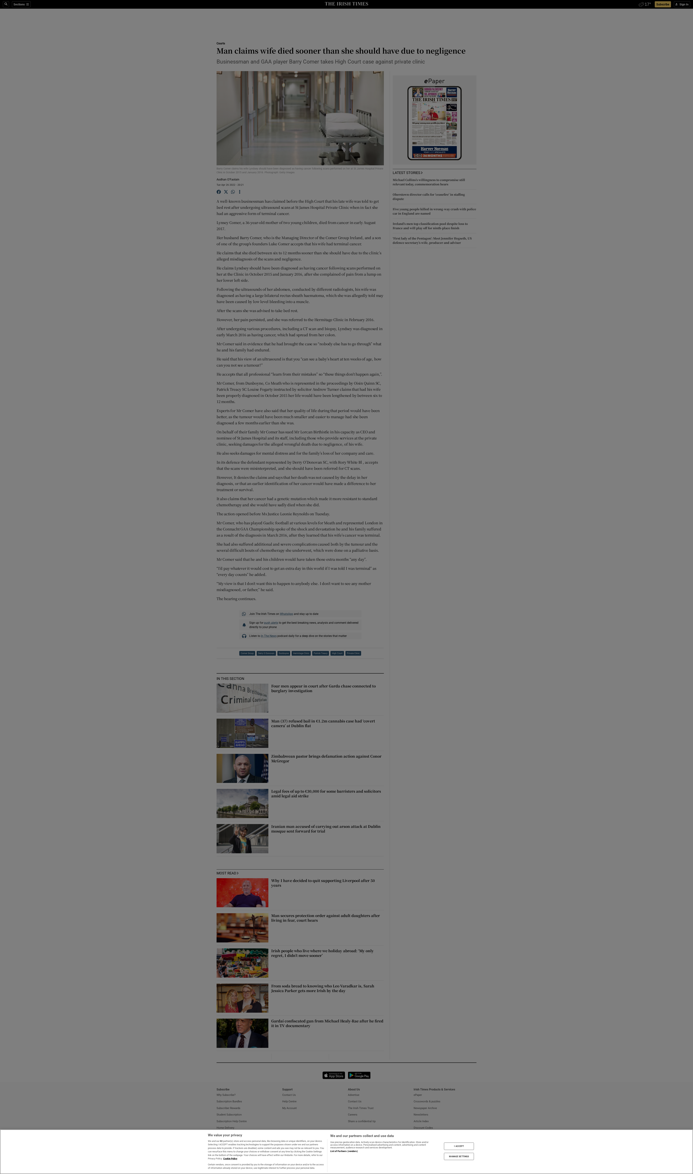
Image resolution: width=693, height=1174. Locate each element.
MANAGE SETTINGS (459, 1156)
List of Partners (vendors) (344, 1151)
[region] (346, 1151)
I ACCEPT (459, 1146)
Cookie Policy (230, 1158)
